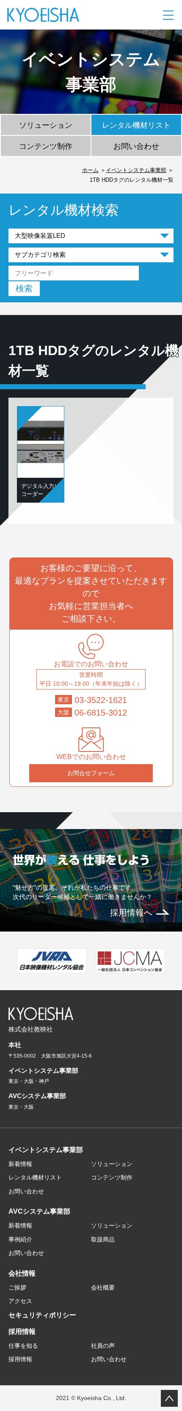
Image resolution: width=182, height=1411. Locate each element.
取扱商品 (103, 1239)
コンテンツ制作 (45, 146)
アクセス (20, 1301)
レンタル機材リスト (136, 125)
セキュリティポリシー (42, 1315)
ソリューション (45, 125)
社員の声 (103, 1345)
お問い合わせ (136, 146)
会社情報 (22, 1273)
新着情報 (20, 1164)
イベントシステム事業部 (136, 170)
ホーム (90, 170)
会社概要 (103, 1287)
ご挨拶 (17, 1287)
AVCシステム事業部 (39, 1211)
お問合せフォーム (91, 773)
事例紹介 (20, 1239)
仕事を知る (23, 1345)
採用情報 (22, 1331)
